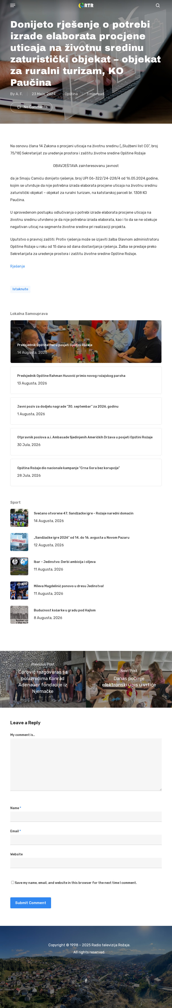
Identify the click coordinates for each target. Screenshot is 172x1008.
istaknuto (20, 289)
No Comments (35, 107)
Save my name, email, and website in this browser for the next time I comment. (76, 883)
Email (15, 831)
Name (15, 808)
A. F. (19, 94)
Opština (71, 94)
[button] (12, 5)
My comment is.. (22, 735)
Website (16, 854)
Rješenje (17, 266)
